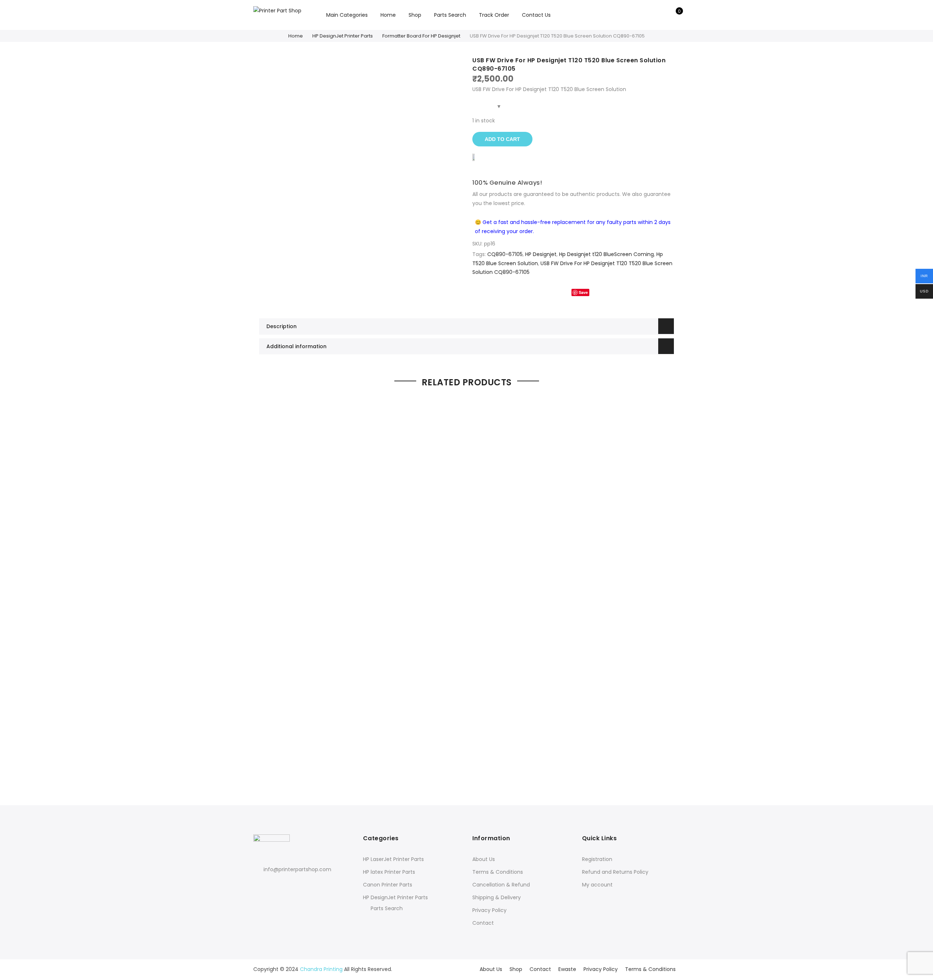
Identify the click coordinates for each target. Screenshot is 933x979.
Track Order (494, 15)
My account (597, 884)
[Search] (651, 15)
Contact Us (536, 15)
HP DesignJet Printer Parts (342, 35)
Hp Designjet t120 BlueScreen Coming (606, 254)
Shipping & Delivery (496, 897)
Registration (597, 859)
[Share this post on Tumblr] (601, 292)
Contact (483, 923)
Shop (415, 15)
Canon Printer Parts (387, 884)
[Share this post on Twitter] (560, 292)
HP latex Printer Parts (389, 872)
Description (281, 326)
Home (388, 15)
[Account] (662, 15)
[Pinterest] (287, 885)
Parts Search (450, 15)
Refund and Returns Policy (615, 872)
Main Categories (347, 15)
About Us (483, 859)
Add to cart (502, 139)
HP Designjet (541, 254)
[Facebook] (260, 885)
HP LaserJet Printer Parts (393, 859)
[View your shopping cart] (674, 15)
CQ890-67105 (505, 254)
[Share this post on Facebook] (545, 292)
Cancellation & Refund (501, 884)
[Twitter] (273, 885)
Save (583, 292)
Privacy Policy (489, 910)
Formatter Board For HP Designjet (421, 35)
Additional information (296, 346)
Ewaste (567, 969)
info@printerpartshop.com (297, 869)
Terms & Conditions (497, 872)
